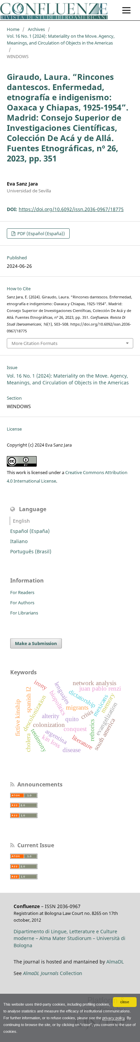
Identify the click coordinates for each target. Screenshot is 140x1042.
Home (13, 29)
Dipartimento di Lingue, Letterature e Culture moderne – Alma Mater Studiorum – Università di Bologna (69, 938)
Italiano (19, 541)
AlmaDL (115, 961)
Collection (52, 973)
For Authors (22, 603)
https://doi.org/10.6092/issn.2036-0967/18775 (71, 209)
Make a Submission (36, 643)
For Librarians (24, 613)
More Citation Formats (34, 343)
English (21, 521)
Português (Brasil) (30, 551)
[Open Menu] (126, 10)
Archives (36, 29)
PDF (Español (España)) (40, 233)
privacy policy (113, 1018)
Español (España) (30, 531)
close (124, 1002)
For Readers (22, 592)
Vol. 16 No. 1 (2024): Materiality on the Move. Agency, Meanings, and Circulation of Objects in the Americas (61, 39)
